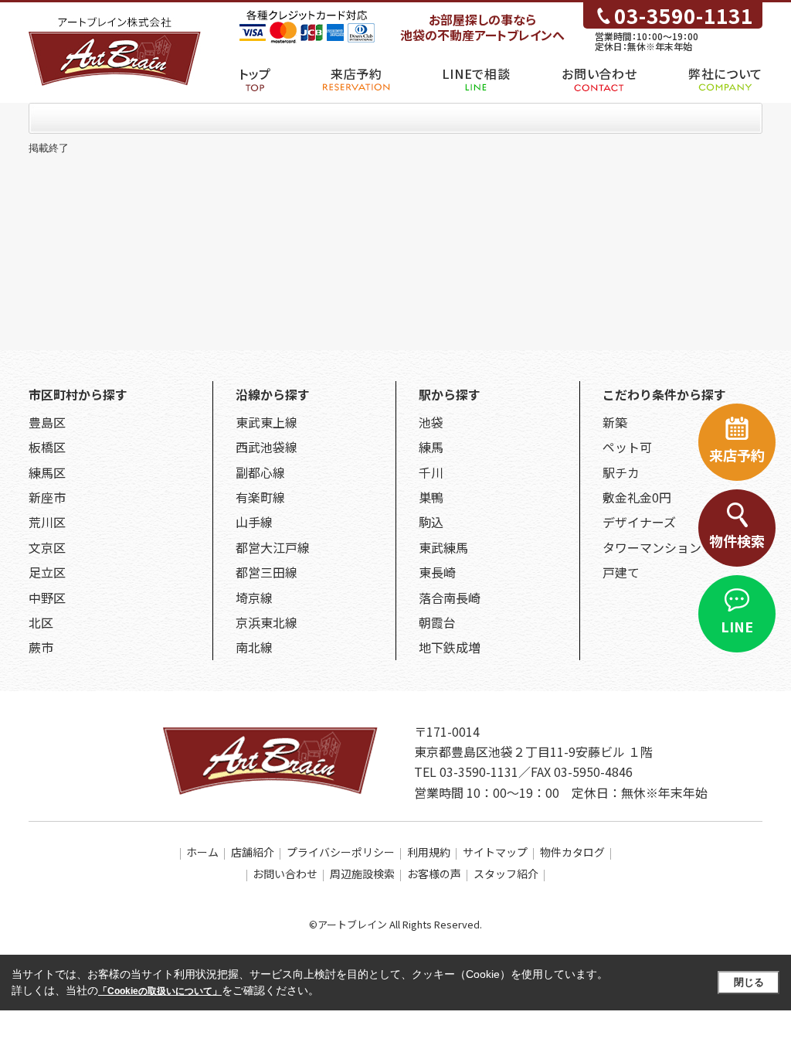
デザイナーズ (639, 522)
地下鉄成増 (449, 647)
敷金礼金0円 (637, 497)
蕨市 (41, 647)
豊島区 (47, 422)
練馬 (431, 447)
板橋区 (47, 447)
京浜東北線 (266, 622)
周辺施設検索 (362, 873)
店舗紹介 (252, 852)
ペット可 (627, 447)
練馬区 (47, 472)
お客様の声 (434, 873)
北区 (41, 622)
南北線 (254, 647)
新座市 (47, 497)
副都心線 (260, 472)
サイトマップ (495, 852)
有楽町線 (260, 497)
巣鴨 (431, 497)
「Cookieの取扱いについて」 (160, 991)
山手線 (254, 522)
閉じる (749, 982)
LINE (737, 626)
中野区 (47, 597)
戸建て (621, 572)
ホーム (202, 852)
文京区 (47, 547)
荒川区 (47, 522)
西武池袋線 (266, 447)
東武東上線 (266, 422)
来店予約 (356, 73)
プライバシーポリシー (341, 852)
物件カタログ (572, 852)
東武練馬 (443, 547)
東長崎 (437, 572)
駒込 (431, 522)
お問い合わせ (599, 73)
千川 (431, 472)
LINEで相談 (476, 73)
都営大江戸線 (273, 547)
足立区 (47, 572)
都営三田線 (266, 572)
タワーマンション (652, 547)
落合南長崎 (449, 597)
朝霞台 (437, 622)
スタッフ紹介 (506, 873)
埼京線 (254, 597)
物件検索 (737, 540)
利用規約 (428, 852)
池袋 (431, 422)
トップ (255, 73)
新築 (615, 422)
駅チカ (621, 472)
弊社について (725, 73)
